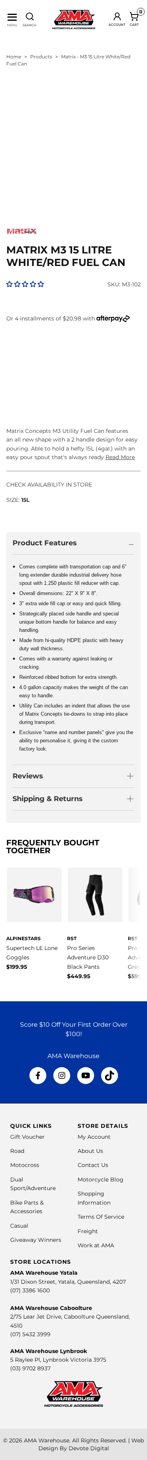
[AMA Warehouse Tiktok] (109, 1075)
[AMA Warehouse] (74, 19)
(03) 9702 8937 (30, 1368)
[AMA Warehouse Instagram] (62, 1075)
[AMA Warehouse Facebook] (38, 1075)
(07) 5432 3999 (30, 1334)
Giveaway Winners (35, 1239)
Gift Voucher (27, 1136)
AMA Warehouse (46, 1440)
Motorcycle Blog (100, 1179)
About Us (90, 1150)
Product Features (45, 543)
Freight (88, 1231)
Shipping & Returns (48, 798)
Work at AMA (96, 1245)
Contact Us (93, 1165)
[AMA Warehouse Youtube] (85, 1075)
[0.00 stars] (25, 284)
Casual (19, 1225)
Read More (120, 457)
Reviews (28, 776)
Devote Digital (89, 1448)
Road (17, 1150)
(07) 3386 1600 (30, 1290)
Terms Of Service (101, 1216)
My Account (94, 1136)
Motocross (24, 1165)
